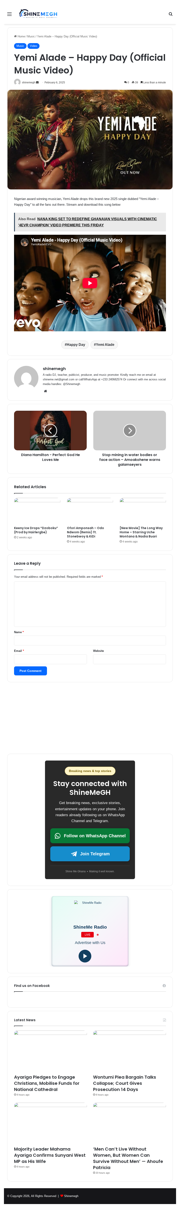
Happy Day (76, 344)
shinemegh (54, 368)
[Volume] (98, 956)
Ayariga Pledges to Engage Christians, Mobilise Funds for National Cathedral (46, 1083)
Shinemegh (71, 1196)
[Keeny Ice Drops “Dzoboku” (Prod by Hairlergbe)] (37, 511)
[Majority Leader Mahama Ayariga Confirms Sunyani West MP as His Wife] (50, 1123)
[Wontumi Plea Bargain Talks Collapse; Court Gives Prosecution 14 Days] (129, 1051)
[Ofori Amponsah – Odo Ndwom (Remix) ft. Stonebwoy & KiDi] (90, 511)
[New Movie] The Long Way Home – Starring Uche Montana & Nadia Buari (141, 532)
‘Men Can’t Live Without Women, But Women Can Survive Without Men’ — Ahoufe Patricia (128, 1158)
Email (19, 651)
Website (98, 651)
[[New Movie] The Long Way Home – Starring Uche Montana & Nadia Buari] (143, 511)
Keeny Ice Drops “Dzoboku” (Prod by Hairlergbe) (36, 530)
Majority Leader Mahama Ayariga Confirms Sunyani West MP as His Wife (50, 1155)
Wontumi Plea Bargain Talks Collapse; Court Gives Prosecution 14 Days (124, 1083)
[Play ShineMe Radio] (85, 956)
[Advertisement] (90, 57)
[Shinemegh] (38, 14)
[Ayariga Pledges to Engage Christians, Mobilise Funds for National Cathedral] (50, 1051)
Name (19, 632)
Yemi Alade (105, 344)
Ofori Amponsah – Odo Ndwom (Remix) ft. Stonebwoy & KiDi (85, 532)
